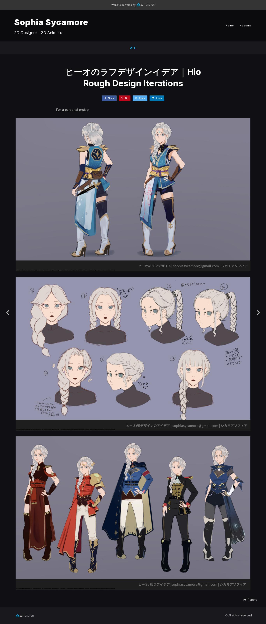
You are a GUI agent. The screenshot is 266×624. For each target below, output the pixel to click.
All (133, 48)
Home (229, 25)
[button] (249, 600)
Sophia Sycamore (51, 22)
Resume (246, 25)
